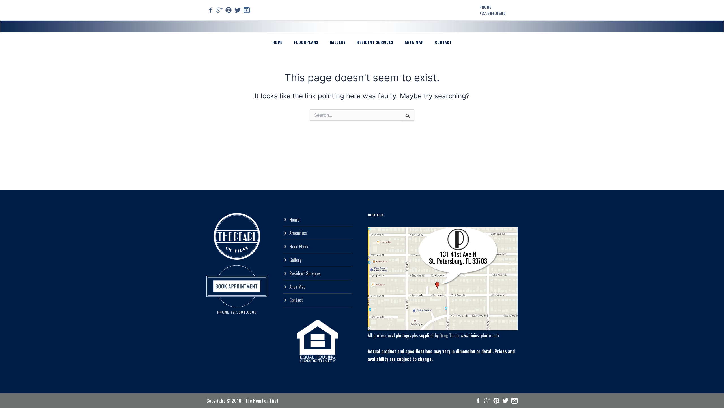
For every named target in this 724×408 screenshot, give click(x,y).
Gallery (338, 42)
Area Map (414, 42)
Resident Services (375, 42)
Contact (443, 42)
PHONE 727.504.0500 (492, 10)
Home (277, 42)
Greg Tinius (449, 335)
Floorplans (306, 42)
